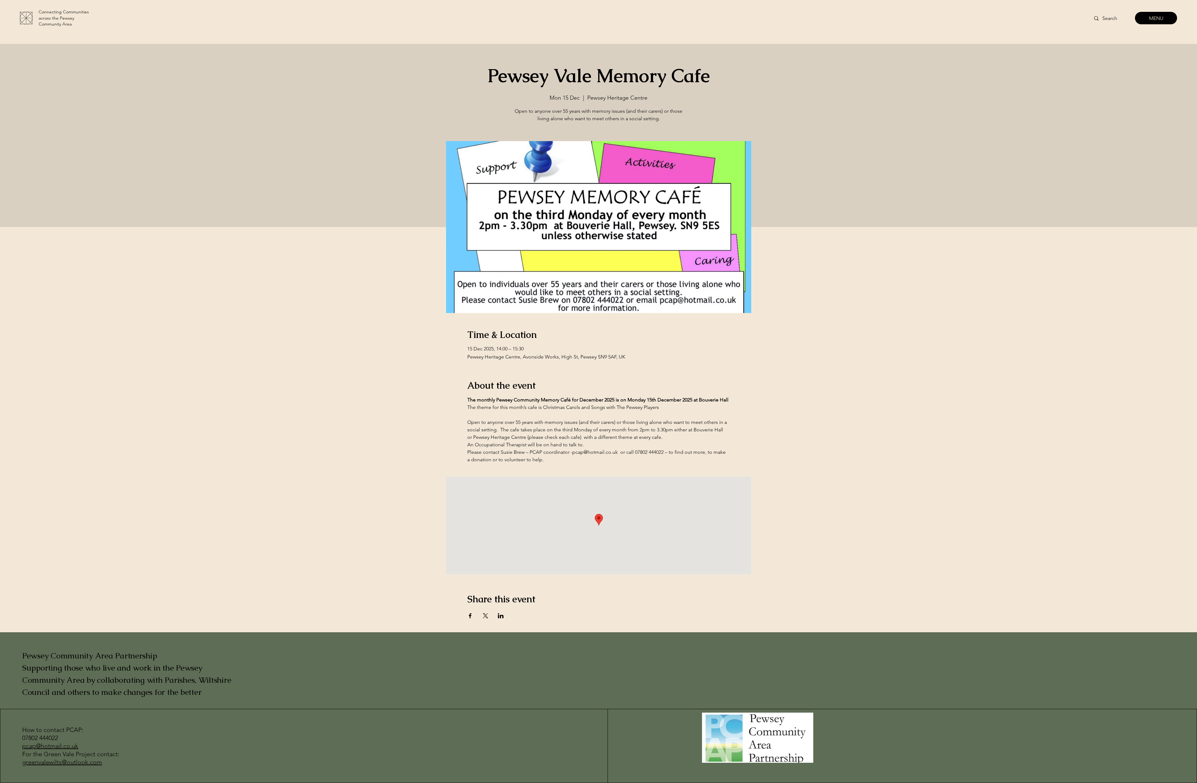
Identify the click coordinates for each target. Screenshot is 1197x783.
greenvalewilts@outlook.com (62, 762)
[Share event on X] (485, 615)
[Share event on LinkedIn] (501, 615)
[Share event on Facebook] (470, 615)
